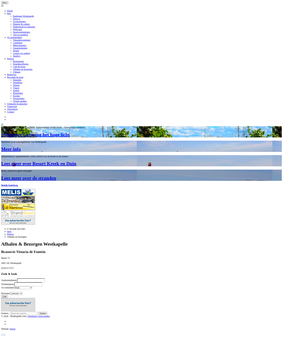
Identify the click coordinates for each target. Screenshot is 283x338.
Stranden (17, 80)
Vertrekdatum (7, 284)
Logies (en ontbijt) (21, 53)
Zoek (4, 296)
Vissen (16, 88)
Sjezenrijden (18, 98)
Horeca (10, 234)
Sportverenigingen (21, 32)
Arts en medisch (20, 35)
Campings (17, 42)
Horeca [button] (10, 58)
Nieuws (16, 19)
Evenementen (19, 21)
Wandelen (17, 82)
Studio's (16, 56)
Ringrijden (18, 93)
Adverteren (12, 109)
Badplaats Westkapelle (23, 16)
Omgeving (12, 106)
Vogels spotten (20, 101)
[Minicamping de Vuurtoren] (18, 209)
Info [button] (9, 13)
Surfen (16, 90)
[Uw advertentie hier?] (18, 224)
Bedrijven (11, 74)
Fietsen (16, 85)
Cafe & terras (19, 66)
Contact (10, 112)
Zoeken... (5, 313)
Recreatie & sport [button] (15, 77)
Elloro (12, 329)
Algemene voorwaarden (38, 316)
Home (10, 11)
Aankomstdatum (9, 280)
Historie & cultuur (21, 24)
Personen (5, 293)
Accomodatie (7, 287)
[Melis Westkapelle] (18, 195)
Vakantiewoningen (21, 40)
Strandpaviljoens (20, 64)
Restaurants (18, 61)
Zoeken (43, 313)
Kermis (16, 96)
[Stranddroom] (18, 216)
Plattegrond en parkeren (24, 27)
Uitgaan (16, 72)
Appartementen (20, 48)
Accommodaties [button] (14, 37)
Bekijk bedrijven (9, 185)
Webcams (17, 29)
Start (9, 231)
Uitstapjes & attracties (17, 104)
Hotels (16, 50)
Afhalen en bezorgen (22, 69)
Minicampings (19, 45)
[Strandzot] (18, 202)
